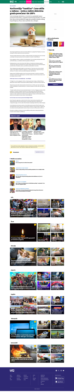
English (40, 298)
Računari (13, 333)
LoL (12, 284)
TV (33, 376)
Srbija (17, 161)
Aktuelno (40, 237)
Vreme (34, 379)
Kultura (18, 378)
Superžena (19, 379)
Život (11, 379)
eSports (25, 375)
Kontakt (42, 384)
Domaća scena (41, 274)
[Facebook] (49, 44)
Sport (11, 376)
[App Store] (59, 381)
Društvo (40, 201)
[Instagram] (61, 44)
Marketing (43, 375)
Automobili (26, 378)
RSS (41, 382)
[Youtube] (63, 370)
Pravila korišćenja (44, 378)
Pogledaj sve (55, 84)
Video (34, 375)
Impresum (42, 376)
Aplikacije (43, 381)
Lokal (25, 379)
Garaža (12, 355)
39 (13, 161)
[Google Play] (59, 378)
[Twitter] (55, 44)
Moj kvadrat (13, 5)
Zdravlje (18, 375)
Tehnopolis (26, 376)
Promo (53, 333)
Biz (10, 378)
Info (11, 375)
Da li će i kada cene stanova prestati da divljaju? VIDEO (21, 97)
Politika (40, 212)
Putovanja (19, 376)
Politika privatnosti (45, 379)
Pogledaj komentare (39, 151)
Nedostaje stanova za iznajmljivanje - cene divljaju (20, 78)
